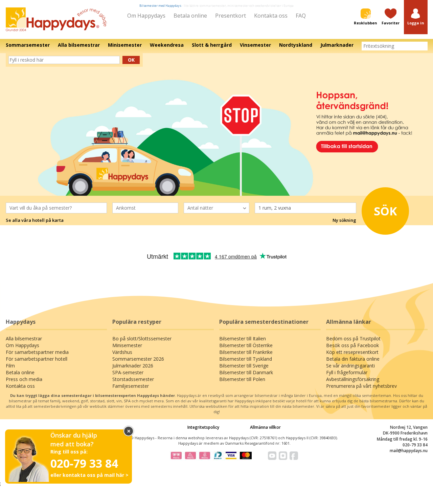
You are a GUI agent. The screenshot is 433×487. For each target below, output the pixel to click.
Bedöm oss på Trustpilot (353, 338)
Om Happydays (146, 15)
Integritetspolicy (203, 427)
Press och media (24, 379)
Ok (131, 60)
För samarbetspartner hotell (36, 359)
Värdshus (122, 352)
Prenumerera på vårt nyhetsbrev (361, 386)
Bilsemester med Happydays (160, 5)
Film (10, 365)
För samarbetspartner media (37, 352)
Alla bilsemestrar (24, 338)
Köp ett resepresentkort (352, 352)
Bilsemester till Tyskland (245, 359)
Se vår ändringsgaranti (350, 365)
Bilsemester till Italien (242, 338)
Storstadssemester (133, 379)
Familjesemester (130, 386)
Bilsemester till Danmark (246, 372)
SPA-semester (127, 372)
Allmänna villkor (265, 427)
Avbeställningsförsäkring (352, 379)
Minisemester (127, 345)
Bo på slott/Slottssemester (142, 338)
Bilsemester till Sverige (244, 365)
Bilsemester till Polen (242, 379)
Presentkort (230, 15)
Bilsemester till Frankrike (246, 352)
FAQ (301, 15)
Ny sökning (344, 220)
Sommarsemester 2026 (138, 359)
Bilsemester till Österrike (246, 345)
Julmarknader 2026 (132, 365)
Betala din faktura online (353, 359)
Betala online (190, 15)
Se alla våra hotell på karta (35, 220)
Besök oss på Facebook (352, 345)
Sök (385, 211)
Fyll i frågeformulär (346, 372)
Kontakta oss (271, 15)
